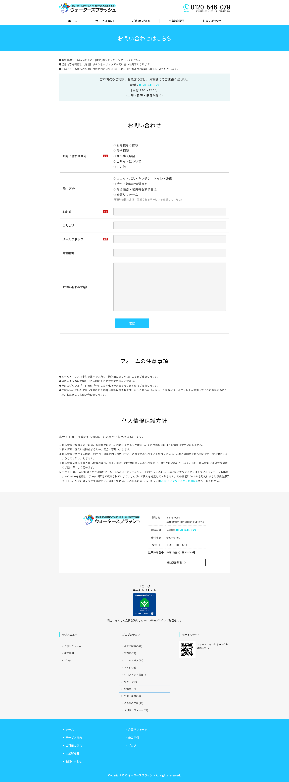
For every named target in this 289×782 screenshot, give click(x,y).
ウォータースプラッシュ (140, 775)
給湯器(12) (130, 688)
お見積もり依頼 (127, 145)
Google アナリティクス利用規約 (179, 481)
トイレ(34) (130, 667)
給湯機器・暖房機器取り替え (136, 189)
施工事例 (69, 653)
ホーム (72, 21)
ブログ (68, 660)
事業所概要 (176, 21)
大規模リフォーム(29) (136, 710)
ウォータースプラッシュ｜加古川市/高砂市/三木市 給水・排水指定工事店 (87, 8)
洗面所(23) (130, 653)
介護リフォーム (127, 194)
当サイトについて (128, 161)
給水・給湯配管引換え (132, 183)
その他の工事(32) (133, 703)
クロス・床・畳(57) (135, 674)
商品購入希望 (125, 156)
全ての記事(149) (133, 646)
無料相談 (122, 150)
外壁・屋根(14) (132, 696)
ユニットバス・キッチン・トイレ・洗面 (144, 178)
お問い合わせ (211, 21)
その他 (121, 166)
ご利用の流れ (141, 21)
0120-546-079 (149, 85)
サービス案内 (104, 21)
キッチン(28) (131, 681)
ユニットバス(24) (133, 660)
